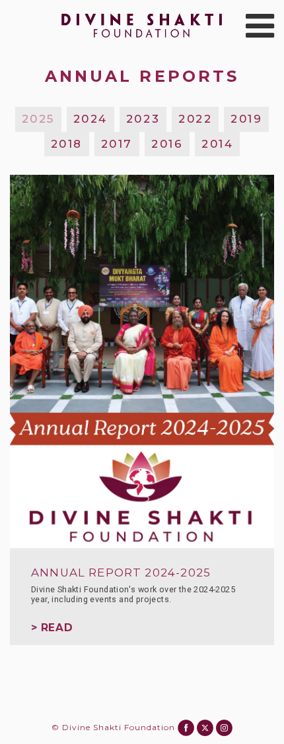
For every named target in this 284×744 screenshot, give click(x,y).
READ (57, 627)
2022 (195, 118)
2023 (143, 118)
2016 (167, 143)
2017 (117, 143)
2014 (217, 143)
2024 (90, 118)
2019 (246, 118)
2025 (38, 118)
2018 (67, 143)
